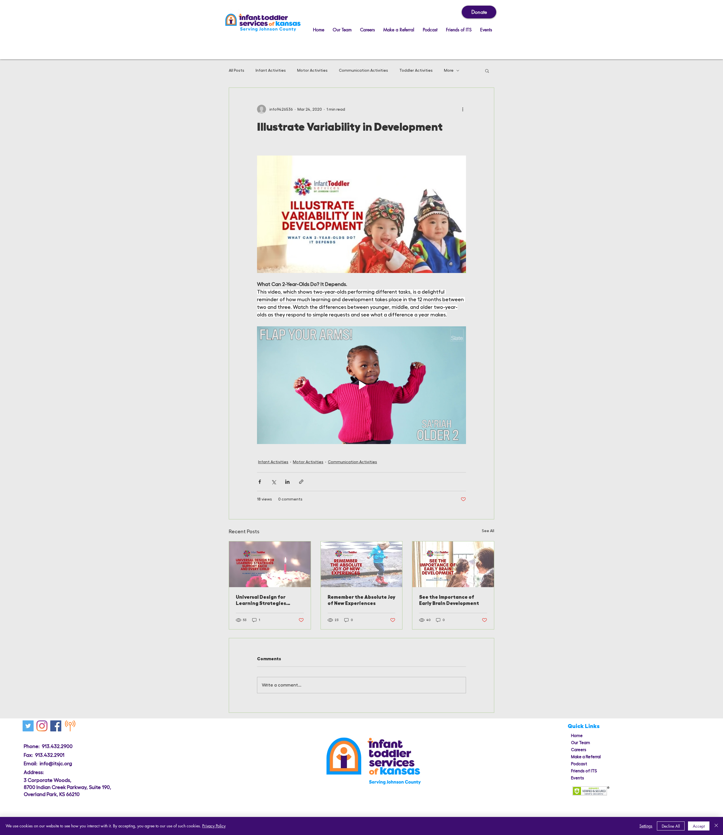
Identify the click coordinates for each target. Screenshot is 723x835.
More (449, 70)
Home (577, 736)
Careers (578, 750)
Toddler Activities (416, 70)
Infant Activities (271, 70)
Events (577, 778)
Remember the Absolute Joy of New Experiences (361, 600)
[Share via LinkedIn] (287, 481)
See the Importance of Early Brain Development (449, 600)
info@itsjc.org (56, 763)
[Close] (716, 825)
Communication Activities (363, 70)
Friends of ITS (584, 771)
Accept (699, 826)
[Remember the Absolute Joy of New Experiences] (361, 564)
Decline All (671, 826)
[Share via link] (301, 481)
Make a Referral (586, 757)
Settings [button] (645, 826)
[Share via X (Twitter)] (273, 481)
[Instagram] (41, 725)
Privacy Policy (214, 826)
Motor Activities (312, 70)
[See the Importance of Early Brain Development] (453, 564)
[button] (487, 70)
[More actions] (462, 109)
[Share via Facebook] (259, 481)
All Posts (236, 70)
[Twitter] (28, 725)
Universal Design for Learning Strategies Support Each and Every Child (264, 600)
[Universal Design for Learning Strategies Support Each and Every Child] (270, 564)
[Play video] (361, 385)
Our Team (580, 743)
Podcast (579, 764)
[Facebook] (55, 725)
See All (488, 531)
